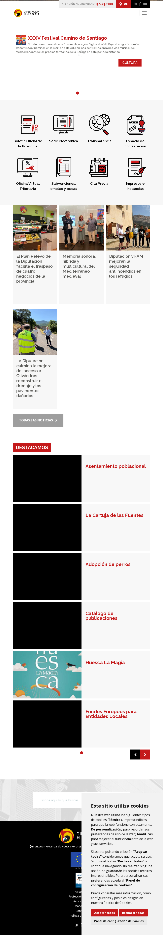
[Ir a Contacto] (125, 4)
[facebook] (140, 4)
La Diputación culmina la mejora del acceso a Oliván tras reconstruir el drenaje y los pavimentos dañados (33, 378)
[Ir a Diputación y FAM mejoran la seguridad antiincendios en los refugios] (128, 228)
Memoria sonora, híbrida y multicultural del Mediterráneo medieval (79, 266)
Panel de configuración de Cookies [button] (119, 921)
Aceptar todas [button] (104, 913)
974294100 (104, 4)
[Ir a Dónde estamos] (120, 4)
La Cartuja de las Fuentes (114, 515)
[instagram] (135, 4)
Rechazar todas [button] (133, 913)
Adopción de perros (108, 564)
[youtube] (145, 4)
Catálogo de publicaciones (101, 616)
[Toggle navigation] (144, 13)
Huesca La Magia (105, 662)
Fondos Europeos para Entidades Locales (111, 714)
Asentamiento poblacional (115, 466)
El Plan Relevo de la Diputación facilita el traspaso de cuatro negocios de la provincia (34, 269)
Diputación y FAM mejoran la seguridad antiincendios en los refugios (126, 266)
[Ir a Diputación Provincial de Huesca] (26, 13)
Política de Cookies (117, 902)
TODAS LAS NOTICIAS (36, 420)
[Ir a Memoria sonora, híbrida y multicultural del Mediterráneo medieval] (81, 228)
